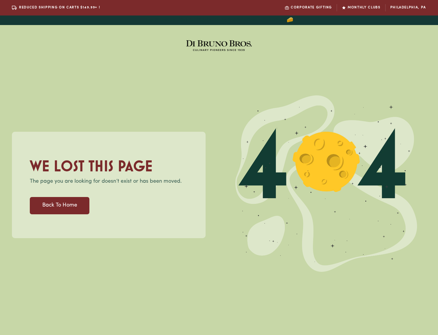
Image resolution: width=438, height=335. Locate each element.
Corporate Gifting (311, 7)
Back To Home (59, 205)
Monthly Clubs (364, 7)
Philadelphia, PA (408, 7)
